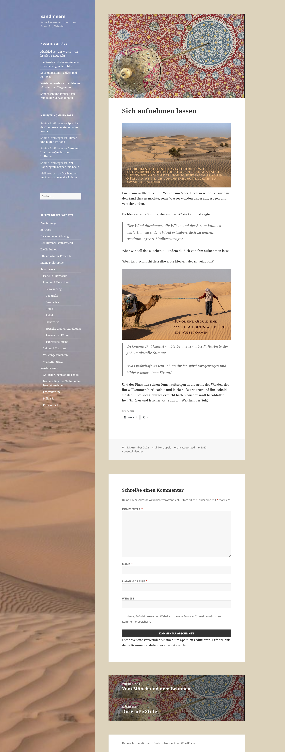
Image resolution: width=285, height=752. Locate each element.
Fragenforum (51, 392)
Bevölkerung (54, 289)
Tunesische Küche (57, 342)
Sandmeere (52, 16)
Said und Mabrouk (54, 348)
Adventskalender (132, 451)
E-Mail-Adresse (134, 581)
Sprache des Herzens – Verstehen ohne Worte (59, 127)
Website (128, 598)
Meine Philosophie (52, 262)
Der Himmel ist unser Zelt (56, 243)
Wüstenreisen (49, 368)
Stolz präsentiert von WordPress (174, 743)
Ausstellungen (49, 223)
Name (127, 564)
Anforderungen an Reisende (61, 375)
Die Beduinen (48, 249)
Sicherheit (52, 322)
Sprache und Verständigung (63, 328)
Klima (49, 309)
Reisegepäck (51, 405)
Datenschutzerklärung (54, 236)
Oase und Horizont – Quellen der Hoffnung (59, 152)
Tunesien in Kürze (57, 335)
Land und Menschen (56, 282)
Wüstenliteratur (53, 361)
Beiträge (45, 229)
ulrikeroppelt (163, 447)
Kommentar (132, 509)
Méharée (48, 398)
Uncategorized (185, 447)
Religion (51, 315)
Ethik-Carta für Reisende (56, 256)
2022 (203, 447)
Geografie (52, 295)
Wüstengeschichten (55, 355)
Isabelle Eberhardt (55, 276)
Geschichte (52, 302)
